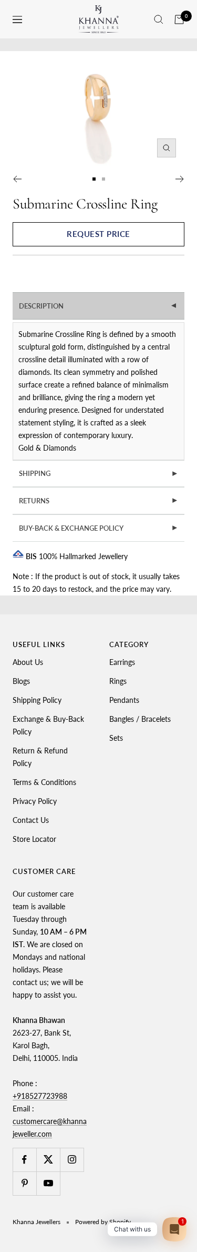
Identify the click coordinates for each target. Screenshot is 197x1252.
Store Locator (34, 838)
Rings (118, 681)
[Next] (179, 179)
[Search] (158, 19)
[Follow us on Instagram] (72, 1159)
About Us (28, 662)
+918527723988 (40, 1095)
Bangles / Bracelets (140, 718)
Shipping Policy (37, 699)
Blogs (21, 681)
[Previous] (17, 179)
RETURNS (99, 500)
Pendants (124, 699)
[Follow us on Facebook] (24, 1159)
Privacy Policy (35, 801)
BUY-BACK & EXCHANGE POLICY (99, 528)
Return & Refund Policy (40, 757)
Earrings (122, 662)
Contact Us (31, 820)
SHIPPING (99, 473)
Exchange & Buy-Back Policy (48, 725)
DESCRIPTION (99, 306)
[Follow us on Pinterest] (24, 1183)
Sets (116, 737)
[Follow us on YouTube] (48, 1183)
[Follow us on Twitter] (48, 1159)
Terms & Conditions (44, 782)
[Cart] (179, 19)
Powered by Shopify (103, 1222)
